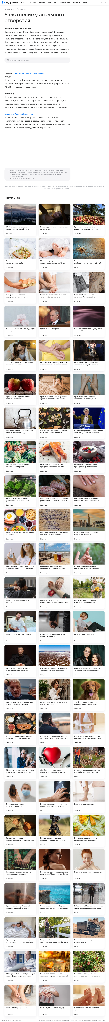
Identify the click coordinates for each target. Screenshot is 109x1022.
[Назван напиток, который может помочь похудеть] (54, 695)
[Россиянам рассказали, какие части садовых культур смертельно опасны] (20, 865)
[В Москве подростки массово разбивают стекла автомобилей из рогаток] (89, 254)
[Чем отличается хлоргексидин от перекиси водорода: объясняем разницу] (20, 559)
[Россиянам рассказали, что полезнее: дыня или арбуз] (89, 831)
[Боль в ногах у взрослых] (89, 797)
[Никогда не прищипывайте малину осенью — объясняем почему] (89, 967)
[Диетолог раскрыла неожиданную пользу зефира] (20, 321)
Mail (3, 1020)
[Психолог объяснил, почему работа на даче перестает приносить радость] (89, 593)
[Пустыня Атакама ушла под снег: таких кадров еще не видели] (54, 661)
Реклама (18, 1020)
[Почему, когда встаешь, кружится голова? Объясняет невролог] (89, 321)
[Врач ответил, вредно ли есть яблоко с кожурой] (20, 389)
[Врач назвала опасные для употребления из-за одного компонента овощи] (20, 491)
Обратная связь (76, 1020)
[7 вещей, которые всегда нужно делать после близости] (20, 355)
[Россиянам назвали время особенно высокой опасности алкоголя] (54, 559)
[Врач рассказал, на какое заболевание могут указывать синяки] (89, 389)
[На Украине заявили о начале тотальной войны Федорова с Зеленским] (20, 661)
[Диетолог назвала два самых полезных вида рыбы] (20, 254)
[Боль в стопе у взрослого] (20, 1000)
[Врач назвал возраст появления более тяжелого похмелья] (20, 695)
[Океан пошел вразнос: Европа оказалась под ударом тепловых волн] (54, 899)
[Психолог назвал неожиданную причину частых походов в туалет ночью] (89, 729)
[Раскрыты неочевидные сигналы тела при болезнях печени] (54, 288)
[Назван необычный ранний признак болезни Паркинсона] (89, 559)
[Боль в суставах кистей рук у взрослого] (54, 1000)
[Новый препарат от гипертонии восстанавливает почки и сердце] (54, 797)
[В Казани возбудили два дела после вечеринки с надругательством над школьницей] (54, 627)
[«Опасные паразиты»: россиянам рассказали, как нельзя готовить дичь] (54, 491)
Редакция (42, 1020)
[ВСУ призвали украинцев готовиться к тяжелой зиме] (20, 220)
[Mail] (3, 2)
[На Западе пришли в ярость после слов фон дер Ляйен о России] (89, 423)
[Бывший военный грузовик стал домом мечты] (89, 933)
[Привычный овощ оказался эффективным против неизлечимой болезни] (20, 457)
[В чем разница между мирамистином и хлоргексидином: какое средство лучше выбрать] (20, 797)
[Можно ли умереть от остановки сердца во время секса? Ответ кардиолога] (54, 254)
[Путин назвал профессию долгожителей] (54, 321)
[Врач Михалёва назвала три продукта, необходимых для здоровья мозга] (54, 457)
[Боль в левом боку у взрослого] (20, 627)
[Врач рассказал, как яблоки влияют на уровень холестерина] (89, 220)
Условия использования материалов (57, 1020)
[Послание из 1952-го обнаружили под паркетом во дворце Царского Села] (54, 525)
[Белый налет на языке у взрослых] (89, 865)
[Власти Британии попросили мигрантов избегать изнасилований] (89, 525)
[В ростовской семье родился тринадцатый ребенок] (89, 1000)
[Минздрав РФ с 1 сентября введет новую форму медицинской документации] (20, 967)
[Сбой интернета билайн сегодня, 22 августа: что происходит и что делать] (54, 729)
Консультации (9, 9)
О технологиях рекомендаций (91, 1020)
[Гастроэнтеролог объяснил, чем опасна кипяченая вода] (20, 423)
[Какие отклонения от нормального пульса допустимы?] (54, 593)
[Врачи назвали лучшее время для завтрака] (20, 525)
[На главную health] (11, 2)
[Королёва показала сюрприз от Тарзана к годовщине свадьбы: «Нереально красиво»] (89, 661)
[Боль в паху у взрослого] (89, 627)
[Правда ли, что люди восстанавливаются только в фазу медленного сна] (20, 831)
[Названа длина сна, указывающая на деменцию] (54, 220)
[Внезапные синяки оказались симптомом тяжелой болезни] (89, 491)
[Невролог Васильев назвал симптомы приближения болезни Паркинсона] (54, 933)
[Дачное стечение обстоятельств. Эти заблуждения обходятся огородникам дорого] (89, 763)
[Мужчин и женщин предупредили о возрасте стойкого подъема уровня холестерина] (20, 763)
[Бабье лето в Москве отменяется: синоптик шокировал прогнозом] (89, 899)
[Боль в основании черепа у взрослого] (20, 593)
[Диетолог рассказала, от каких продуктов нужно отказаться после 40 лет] (20, 729)
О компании (10, 1020)
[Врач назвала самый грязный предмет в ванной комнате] (20, 899)
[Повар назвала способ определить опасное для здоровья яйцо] (20, 288)
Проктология (21, 9)
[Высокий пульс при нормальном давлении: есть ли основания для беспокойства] (54, 355)
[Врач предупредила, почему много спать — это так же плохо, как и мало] (20, 933)
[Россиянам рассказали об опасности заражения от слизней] (54, 967)
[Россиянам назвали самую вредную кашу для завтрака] (89, 457)
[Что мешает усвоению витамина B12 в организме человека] (54, 423)
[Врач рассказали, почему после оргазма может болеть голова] (54, 389)
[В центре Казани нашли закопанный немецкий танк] (89, 288)
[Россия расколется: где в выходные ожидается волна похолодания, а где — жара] (54, 831)
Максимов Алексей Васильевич (29, 73)
